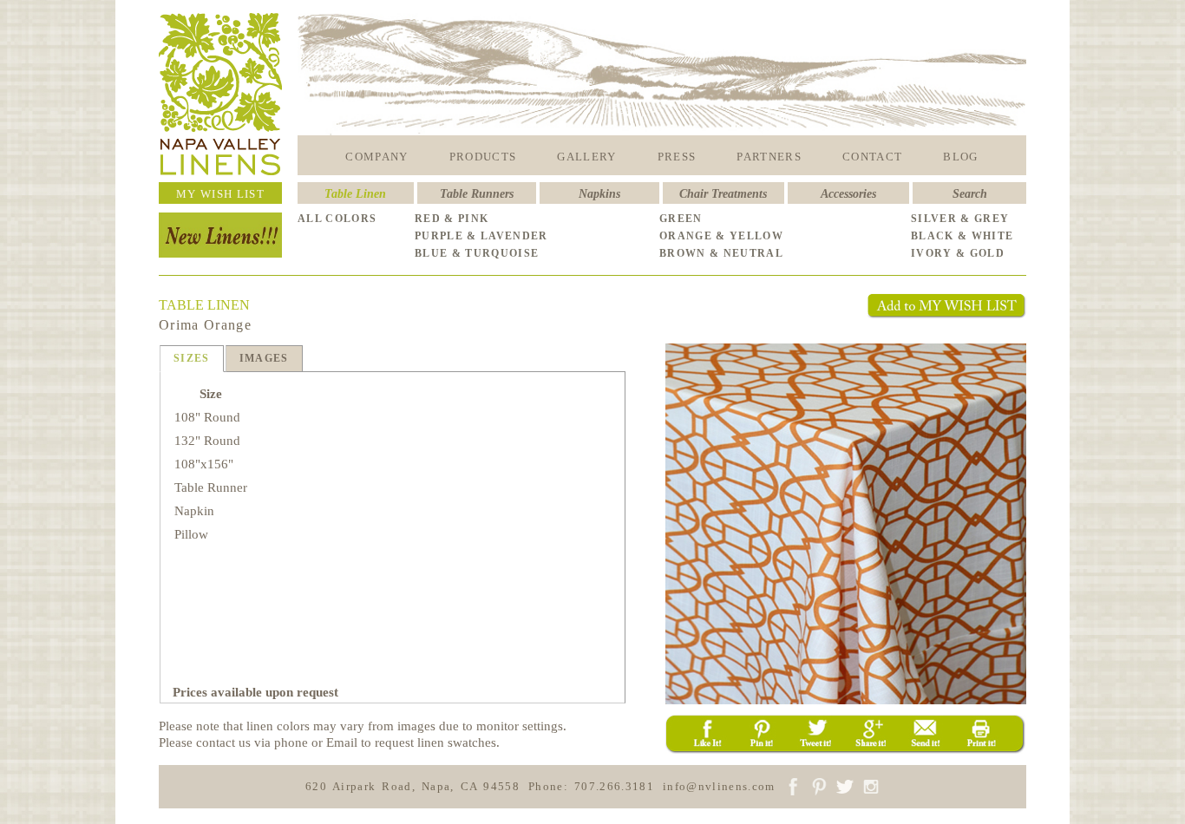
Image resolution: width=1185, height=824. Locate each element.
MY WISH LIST (220, 193)
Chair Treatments (723, 193)
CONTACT (872, 156)
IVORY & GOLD (958, 253)
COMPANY (376, 156)
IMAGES (264, 358)
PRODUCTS (483, 156)
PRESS (677, 156)
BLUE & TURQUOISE (477, 253)
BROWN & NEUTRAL (721, 253)
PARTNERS (769, 156)
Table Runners (477, 193)
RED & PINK (451, 219)
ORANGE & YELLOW (721, 236)
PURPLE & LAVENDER (481, 236)
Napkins (599, 193)
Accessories (848, 193)
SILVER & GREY (960, 219)
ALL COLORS (337, 219)
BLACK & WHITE (962, 236)
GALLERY (586, 156)
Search (970, 193)
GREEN (681, 219)
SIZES (191, 358)
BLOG (960, 156)
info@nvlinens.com (719, 786)
